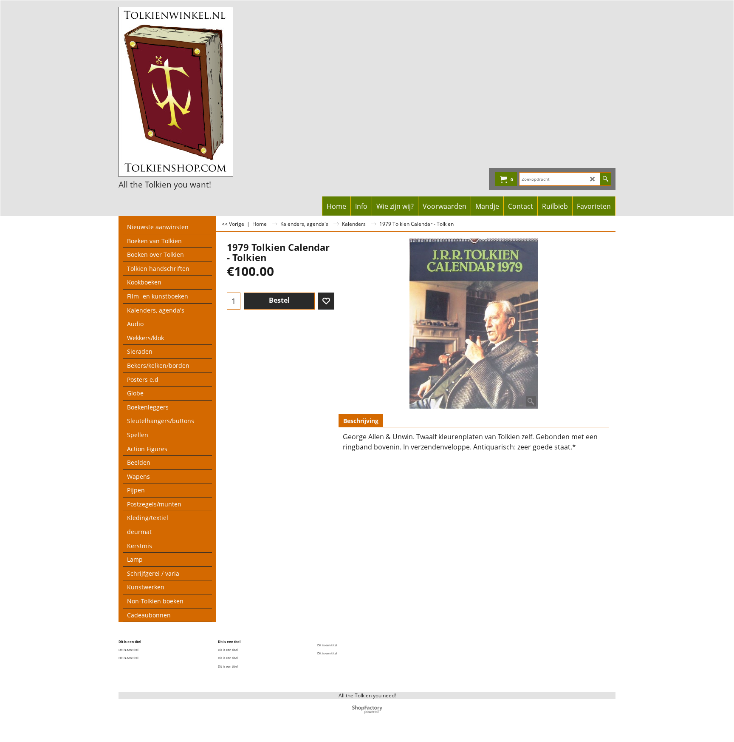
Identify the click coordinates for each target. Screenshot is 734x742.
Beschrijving (360, 421)
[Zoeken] (605, 179)
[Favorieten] (326, 301)
